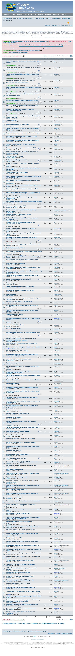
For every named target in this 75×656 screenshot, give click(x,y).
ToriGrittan (8, 584)
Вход (70, 25)
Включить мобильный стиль (37, 639)
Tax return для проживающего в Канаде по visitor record (22, 427)
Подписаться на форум (18, 55)
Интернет (63, 14)
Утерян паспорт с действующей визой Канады (20, 286)
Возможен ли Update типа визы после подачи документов (23, 185)
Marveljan (8, 487)
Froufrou (8, 550)
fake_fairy (8, 303)
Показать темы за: (14, 616)
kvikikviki (8, 494)
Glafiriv (8, 411)
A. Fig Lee (56, 275)
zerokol (9, 594)
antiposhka (8, 577)
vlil (54, 61)
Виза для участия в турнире (14, 469)
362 (38, 91)
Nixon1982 (8, 428)
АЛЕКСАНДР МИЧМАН (11, 207)
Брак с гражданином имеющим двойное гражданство (22, 493)
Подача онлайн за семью (13, 450)
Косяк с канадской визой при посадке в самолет (20, 529)
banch (7, 542)
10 (37, 98)
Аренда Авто (28, 14)
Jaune (7, 439)
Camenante (56, 176)
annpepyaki (9, 384)
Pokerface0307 (9, 141)
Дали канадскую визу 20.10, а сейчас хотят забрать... (22, 256)
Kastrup (8, 154)
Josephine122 (9, 336)
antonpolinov (9, 498)
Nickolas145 (57, 477)
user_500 (56, 497)
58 (37, 78)
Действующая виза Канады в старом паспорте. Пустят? (22, 275)
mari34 (7, 514)
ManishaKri (56, 148)
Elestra (8, 260)
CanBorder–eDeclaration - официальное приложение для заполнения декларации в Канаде (23, 517)
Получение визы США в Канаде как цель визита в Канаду (23, 556)
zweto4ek (8, 388)
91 (38, 103)
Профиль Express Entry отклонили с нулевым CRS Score (23, 379)
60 (40, 78)
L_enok (55, 279)
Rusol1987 (8, 455)
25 (40, 85)
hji (54, 206)
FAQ (59, 25)
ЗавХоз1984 (9, 425)
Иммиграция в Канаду (12, 383)
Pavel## (8, 414)
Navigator (8, 322)
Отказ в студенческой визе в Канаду (17, 350)
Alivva (7, 231)
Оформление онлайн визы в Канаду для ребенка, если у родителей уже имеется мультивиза (23, 600)
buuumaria (56, 328)
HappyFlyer (56, 431)
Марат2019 (56, 421)
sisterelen (8, 249)
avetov (7, 145)
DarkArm (8, 257)
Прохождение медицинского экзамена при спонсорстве (22, 545)
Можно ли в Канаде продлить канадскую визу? (20, 576)
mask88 (56, 591)
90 (37, 103)
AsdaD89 (56, 256)
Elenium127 (9, 186)
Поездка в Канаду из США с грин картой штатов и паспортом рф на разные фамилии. (21, 339)
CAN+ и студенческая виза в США (16, 458)
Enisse (7, 507)
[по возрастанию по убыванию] (53, 616)
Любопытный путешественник (61, 210)
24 (38, 85)
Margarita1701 (57, 124)
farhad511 (56, 156)
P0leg (55, 509)
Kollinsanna (8, 341)
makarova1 (8, 373)
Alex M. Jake (57, 237)
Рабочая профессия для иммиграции (17, 413)
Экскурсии (48, 14)
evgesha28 (56, 462)
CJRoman (8, 381)
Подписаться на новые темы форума (37, 631)
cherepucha (10, 137)
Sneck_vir (8, 284)
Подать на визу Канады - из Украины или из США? (21, 587)
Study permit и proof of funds (14, 314)
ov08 (7, 459)
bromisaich (56, 228)
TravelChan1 (9, 581)
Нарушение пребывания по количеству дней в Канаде (22, 140)
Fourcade (8, 357)
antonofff (8, 502)
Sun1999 (56, 332)
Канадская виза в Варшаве (14, 497)
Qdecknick (56, 263)
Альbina (8, 118)
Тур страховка (38, 14)
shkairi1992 (56, 128)
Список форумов (7, 18)
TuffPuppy (56, 556)
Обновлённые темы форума (37, 647)
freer (7, 195)
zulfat (7, 220)
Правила (47, 25)
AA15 (7, 204)
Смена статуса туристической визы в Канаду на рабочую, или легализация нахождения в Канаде (23, 193)
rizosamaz (8, 106)
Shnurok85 (8, 573)
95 (37, 113)
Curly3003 (56, 80)
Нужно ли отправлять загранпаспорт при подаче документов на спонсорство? (20, 505)
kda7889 (8, 326)
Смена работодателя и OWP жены (16, 489)
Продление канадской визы (14, 363)
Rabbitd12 (56, 480)
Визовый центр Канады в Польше (16, 435)
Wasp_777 (56, 67)
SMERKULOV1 (9, 527)
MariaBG (8, 470)
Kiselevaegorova (10, 360)
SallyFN (56, 305)
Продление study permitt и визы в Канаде (18, 214)
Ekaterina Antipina (10, 183)
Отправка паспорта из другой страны (17, 454)
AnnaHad (56, 163)
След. (70, 616)
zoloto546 (8, 190)
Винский (9, 241)
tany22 (55, 133)
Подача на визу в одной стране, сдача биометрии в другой (23, 132)
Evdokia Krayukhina (10, 157)
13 (40, 72)
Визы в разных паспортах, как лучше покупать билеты (22, 259)
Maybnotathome (10, 466)
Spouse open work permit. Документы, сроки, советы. (22, 604)
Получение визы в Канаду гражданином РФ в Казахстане (23, 244)
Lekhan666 (8, 351)
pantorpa (8, 287)
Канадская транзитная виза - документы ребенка (20, 442)
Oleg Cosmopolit (10, 348)
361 (36, 91)
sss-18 (55, 105)
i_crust (55, 410)
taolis (55, 244)
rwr (55, 192)
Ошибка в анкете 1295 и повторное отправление (20, 564)
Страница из (65, 55)
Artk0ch (8, 565)
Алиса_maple (10, 126)
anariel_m (8, 166)
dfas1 (55, 197)
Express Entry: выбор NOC (14, 417)
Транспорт (56, 14)
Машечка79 (10, 268)
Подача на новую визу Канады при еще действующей (22, 387)
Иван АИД (56, 136)
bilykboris (8, 273)
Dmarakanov (9, 408)
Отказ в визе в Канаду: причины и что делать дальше (22, 100)
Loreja (7, 448)
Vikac (7, 614)
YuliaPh (8, 398)
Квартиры (20, 14)
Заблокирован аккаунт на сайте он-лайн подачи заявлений (23, 549)
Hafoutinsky (56, 350)
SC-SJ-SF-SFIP (57, 383)
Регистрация (64, 25)
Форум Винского (25, 6)
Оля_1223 (8, 173)
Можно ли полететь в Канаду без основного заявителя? (23, 500)
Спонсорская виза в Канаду (14, 156)
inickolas (8, 364)
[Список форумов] (9, 7)
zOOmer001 (57, 109)
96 (38, 113)
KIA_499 (8, 312)
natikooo (8, 418)
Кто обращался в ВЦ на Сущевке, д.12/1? (18, 513)
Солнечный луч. (10, 299)
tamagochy (8, 490)
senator (55, 347)
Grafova (56, 576)
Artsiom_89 (8, 602)
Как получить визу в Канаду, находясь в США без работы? (23, 553)
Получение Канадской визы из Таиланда (18, 583)
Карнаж (8, 199)
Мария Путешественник (12, 570)
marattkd (56, 74)
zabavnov (56, 290)
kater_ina (8, 432)
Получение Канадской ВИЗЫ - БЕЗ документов (20, 580)
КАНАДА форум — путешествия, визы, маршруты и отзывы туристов (42, 18)
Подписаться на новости (50, 55)
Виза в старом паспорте (13, 328)
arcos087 (8, 215)
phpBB (34, 636)
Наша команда (52, 633)
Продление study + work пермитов (16, 477)
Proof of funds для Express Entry (15, 263)
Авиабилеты (6, 14)
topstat (7, 597)
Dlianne (8, 344)
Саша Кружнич (9, 295)
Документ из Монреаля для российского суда (19, 560)
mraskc (8, 605)
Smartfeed (68, 23)
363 (40, 91)
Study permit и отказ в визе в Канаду (17, 172)
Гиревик (8, 170)
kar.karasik (8, 403)
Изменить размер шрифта (71, 23)
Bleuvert (8, 463)
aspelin (55, 144)
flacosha (8, 121)
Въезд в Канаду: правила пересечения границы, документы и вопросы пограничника (20, 81)
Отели (13, 14)
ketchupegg (9, 264)
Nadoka (8, 557)
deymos (56, 553)
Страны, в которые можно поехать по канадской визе (22, 105)
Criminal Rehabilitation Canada (15, 325)
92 (40, 103)
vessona (8, 478)
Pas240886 (8, 226)
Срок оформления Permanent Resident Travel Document (22, 473)
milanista (56, 283)
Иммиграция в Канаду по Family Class (17, 124)
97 (40, 113)
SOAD (8, 161)
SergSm (8, 530)
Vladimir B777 (9, 254)
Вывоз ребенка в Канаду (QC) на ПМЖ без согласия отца (23, 462)
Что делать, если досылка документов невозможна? (22, 397)
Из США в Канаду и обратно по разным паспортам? (21, 465)
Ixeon (7, 134)
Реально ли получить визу (14, 410)
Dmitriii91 (8, 280)
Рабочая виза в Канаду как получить (17, 160)
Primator (8, 235)
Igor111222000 (9, 212)
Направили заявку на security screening (18, 572)
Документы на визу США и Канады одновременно (21, 608)
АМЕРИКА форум (17, 18)
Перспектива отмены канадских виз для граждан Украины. (23, 347)
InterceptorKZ (57, 248)
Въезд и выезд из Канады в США (16, 206)
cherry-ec (8, 329)
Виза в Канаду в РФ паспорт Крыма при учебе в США (22, 188)
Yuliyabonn (8, 451)
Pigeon (55, 271)
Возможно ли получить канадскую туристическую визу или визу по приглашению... (22, 371)
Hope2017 (56, 354)
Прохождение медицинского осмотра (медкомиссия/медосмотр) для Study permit (22, 355)
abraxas (56, 405)
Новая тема (4, 55)
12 (38, 72)
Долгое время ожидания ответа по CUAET (18, 279)
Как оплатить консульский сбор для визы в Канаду (21, 136)
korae (7, 308)
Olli (54, 201)
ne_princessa (9, 378)
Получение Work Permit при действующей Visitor (20, 438)
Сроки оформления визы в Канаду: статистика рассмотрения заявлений (20, 110)
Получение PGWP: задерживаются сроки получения (21, 343)
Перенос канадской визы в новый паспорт (19, 301)
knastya (8, 443)
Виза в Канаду (10, 283)
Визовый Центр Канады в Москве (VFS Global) (20, 290)
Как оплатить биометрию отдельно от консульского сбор (23, 267)
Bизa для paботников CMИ (14, 538)
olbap (7, 276)
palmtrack (56, 604)
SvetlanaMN (10, 130)
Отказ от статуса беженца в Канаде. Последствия (20, 144)
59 (38, 78)
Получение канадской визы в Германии (18, 431)
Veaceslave (9, 436)
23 (37, 85)
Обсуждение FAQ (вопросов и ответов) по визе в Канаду (23, 591)
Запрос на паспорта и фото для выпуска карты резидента (23, 298)
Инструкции (54, 25)
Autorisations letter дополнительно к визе (18, 359)
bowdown (8, 539)
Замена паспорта (11, 120)
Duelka (8, 291)
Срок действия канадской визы (15, 247)
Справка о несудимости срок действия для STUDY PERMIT (23, 596)
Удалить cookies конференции (64, 633)
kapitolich (8, 483)
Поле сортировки (30, 616)
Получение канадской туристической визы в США (21, 148)
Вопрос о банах (11, 294)
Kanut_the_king (57, 160)
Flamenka (8, 178)
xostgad (8, 315)
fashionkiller (9, 369)
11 (37, 72)
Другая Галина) (9, 609)
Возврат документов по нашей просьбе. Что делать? (22, 541)
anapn (8, 149)
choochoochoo (9, 474)
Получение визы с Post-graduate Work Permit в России (22, 526)
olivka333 (8, 511)
